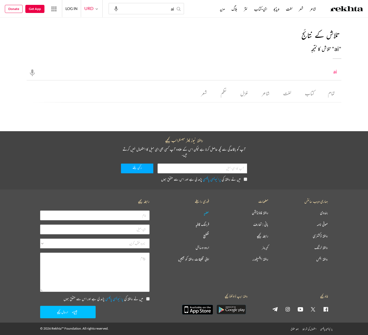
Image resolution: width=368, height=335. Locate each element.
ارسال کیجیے (62, 312)
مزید (222, 9)
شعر (204, 93)
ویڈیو (276, 9)
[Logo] (347, 9)
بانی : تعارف (260, 224)
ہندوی (324, 213)
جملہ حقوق (294, 329)
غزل (244, 93)
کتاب (309, 93)
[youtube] (300, 309)
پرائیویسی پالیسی (212, 179)
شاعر (265, 93)
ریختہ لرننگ (321, 247)
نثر (246, 9)
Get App (35, 9)
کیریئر (265, 247)
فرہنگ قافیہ (202, 224)
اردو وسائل (202, 247)
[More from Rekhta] (54, 8)
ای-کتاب (260, 9)
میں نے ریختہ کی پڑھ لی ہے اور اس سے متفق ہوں (201, 179)
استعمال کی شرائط (309, 329)
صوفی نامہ (322, 224)
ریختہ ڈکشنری (320, 236)
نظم (224, 93)
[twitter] (313, 309)
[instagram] (287, 309)
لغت (287, 93)
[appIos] (197, 309)
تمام (331, 93)
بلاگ (234, 9)
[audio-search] (116, 8)
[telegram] (275, 309)
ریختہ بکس (322, 259)
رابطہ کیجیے (262, 236)
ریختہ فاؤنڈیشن (260, 213)
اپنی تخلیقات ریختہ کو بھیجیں (193, 259)
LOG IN (71, 8)
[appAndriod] (231, 309)
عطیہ (206, 213)
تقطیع (206, 236)
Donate (13, 9)
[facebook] (325, 309)
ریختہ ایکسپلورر (260, 259)
